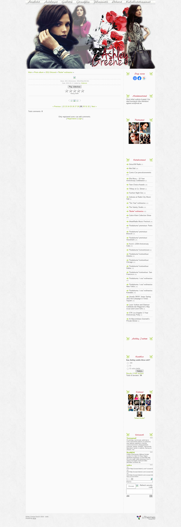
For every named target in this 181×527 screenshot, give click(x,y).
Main (30, 72)
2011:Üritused (51, 72)
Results (129, 373)
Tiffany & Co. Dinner (137, 189)
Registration (71, 119)
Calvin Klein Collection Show (140, 215)
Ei (130, 366)
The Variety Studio (136, 207)
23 (66, 106)
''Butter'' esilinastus (65, 72)
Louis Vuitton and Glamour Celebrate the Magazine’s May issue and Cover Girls (138, 307)
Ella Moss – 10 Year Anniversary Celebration (135, 180)
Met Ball (132, 168)
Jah (131, 363)
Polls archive (139, 373)
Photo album (39, 72)
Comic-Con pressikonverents (140, 173)
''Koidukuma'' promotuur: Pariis (140, 226)
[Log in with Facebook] (139, 78)
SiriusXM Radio (135, 164)
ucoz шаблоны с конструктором (146, 517)
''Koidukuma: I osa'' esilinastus (140, 278)
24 (68, 106)
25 (71, 106)
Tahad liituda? (139, 418)
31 (86, 106)
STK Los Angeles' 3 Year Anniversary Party (137, 314)
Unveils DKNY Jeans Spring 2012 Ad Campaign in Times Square (138, 299)
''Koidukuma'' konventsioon (139, 250)
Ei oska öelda (135, 369)
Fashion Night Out (136, 193)
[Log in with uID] (135, 78)
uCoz (34, 518)
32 (89, 106)
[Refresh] (152, 479)
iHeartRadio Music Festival (139, 221)
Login (80, 119)
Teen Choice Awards (137, 185)
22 (64, 106)
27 (76, 106)
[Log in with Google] (144, 78)
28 (78, 106)
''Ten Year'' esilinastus (137, 203)
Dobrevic (84, 83)
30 (84, 106)
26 (73, 106)
